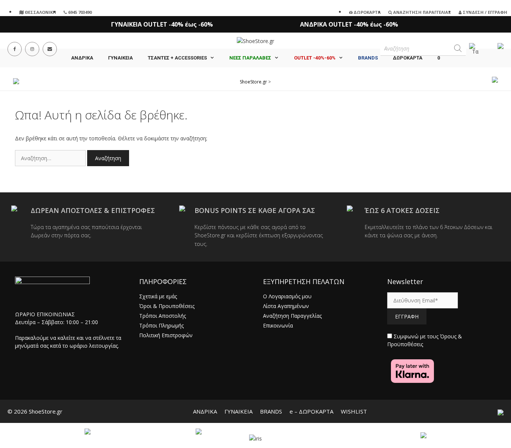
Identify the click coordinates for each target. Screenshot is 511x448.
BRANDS (271, 411)
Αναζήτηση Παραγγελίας (421, 12)
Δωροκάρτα (366, 12)
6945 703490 (79, 12)
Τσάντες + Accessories (177, 58)
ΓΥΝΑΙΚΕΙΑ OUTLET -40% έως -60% (162, 24)
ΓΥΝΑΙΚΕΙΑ (120, 58)
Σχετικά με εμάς (158, 296)
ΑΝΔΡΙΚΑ (82, 58)
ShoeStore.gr (253, 82)
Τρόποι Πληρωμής (161, 325)
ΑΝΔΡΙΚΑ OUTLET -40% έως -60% (349, 24)
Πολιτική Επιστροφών (166, 335)
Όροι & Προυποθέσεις (167, 306)
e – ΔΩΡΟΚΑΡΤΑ (311, 411)
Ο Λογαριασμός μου (287, 296)
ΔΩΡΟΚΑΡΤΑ (407, 58)
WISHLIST (354, 411)
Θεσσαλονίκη (40, 12)
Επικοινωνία (278, 325)
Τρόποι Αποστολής (162, 315)
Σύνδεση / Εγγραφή (484, 12)
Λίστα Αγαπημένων (286, 306)
